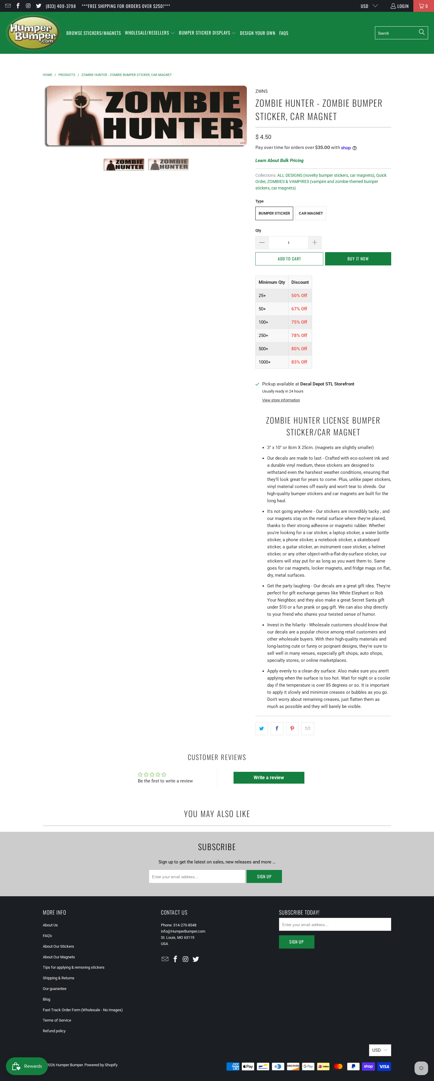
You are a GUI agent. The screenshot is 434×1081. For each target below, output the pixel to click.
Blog (46, 999)
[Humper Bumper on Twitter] (38, 6)
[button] (150, 32)
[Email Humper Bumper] (7, 6)
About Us (50, 925)
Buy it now (358, 258)
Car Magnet (311, 213)
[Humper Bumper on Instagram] (28, 6)
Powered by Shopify (101, 1065)
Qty (258, 230)
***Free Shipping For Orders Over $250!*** (126, 6)
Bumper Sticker (274, 213)
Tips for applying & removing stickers (74, 967)
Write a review (269, 777)
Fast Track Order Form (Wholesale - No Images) (83, 1010)
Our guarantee (54, 988)
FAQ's (47, 935)
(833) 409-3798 (61, 6)
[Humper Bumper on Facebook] (18, 6)
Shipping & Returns (58, 978)
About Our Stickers (58, 946)
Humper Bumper (69, 1065)
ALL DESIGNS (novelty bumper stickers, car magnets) (325, 175)
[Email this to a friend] (307, 728)
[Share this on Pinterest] (292, 728)
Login (403, 6)
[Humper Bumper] (33, 33)
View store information (281, 400)
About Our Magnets (59, 957)
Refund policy (54, 1031)
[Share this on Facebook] (277, 728)
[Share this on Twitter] (261, 728)
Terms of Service (57, 1020)
